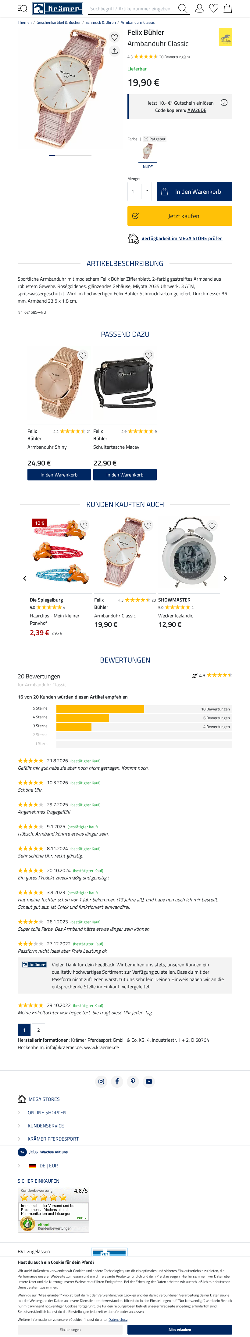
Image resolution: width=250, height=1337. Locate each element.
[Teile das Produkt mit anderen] (114, 51)
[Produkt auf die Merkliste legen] (114, 37)
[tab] (52, 155)
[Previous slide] (132, 156)
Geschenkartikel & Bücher (59, 22)
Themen (25, 22)
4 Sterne (40, 717)
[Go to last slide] (25, 578)
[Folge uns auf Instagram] (101, 1082)
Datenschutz (118, 1319)
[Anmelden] (199, 7)
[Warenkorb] (227, 7)
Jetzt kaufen (183, 216)
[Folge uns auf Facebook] (117, 1082)
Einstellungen (70, 1329)
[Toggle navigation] (22, 7)
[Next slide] (227, 156)
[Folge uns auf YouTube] (149, 1082)
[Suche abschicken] (184, 8)
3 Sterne (40, 726)
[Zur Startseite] (57, 8)
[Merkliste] (213, 7)
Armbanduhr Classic (138, 22)
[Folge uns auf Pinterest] (133, 1082)
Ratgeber (157, 139)
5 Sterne (40, 708)
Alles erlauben (180, 1329)
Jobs (44, 1151)
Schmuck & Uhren (101, 22)
